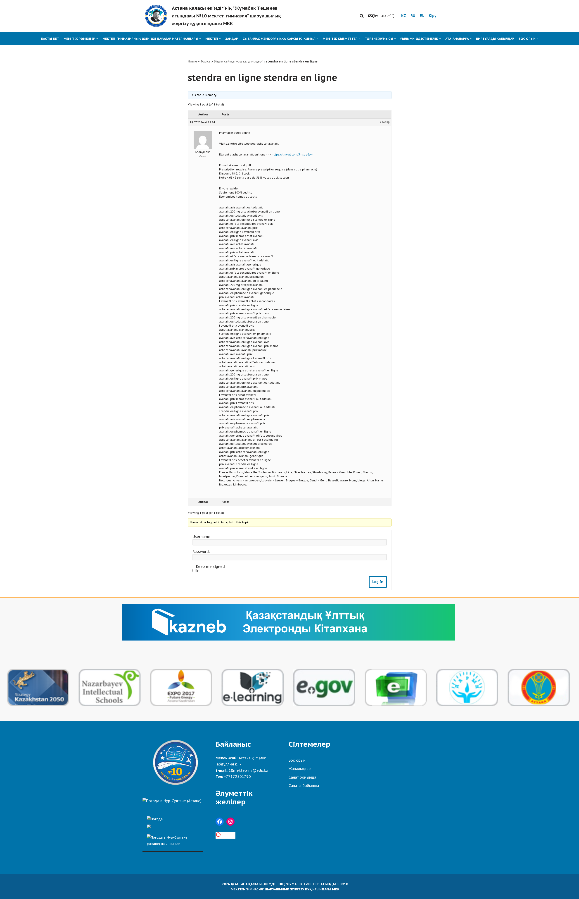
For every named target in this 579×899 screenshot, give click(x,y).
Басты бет (50, 39)
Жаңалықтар (300, 768)
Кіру (433, 15)
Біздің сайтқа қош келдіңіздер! (238, 61)
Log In (377, 581)
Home (192, 61)
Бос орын (297, 760)
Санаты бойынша (304, 785)
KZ (403, 15)
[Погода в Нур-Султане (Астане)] (172, 801)
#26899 (384, 122)
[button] (362, 16)
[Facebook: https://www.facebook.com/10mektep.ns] (220, 822)
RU (413, 15)
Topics (205, 61)
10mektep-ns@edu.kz (248, 770)
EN (422, 15)
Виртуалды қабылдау (495, 39)
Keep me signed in (210, 568)
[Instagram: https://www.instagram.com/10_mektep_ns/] (230, 822)
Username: (201, 537)
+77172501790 (237, 776)
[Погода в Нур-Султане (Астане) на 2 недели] (173, 839)
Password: (201, 552)
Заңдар (231, 39)
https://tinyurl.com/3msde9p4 (292, 154)
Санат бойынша (302, 777)
